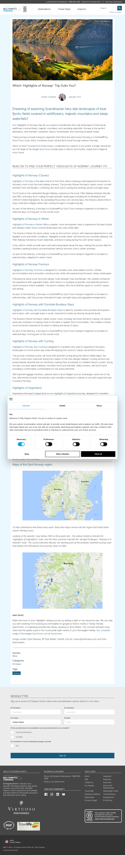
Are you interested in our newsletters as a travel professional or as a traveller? (40, 728)
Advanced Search (115, 12)
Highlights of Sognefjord (65, 393)
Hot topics (16, 664)
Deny (27, 454)
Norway (16, 673)
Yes (17, 746)
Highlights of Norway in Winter (27, 224)
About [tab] (99, 406)
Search (119, 8)
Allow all (98, 454)
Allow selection (62, 454)
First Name (16, 708)
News (14, 656)
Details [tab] (63, 406)
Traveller (19, 737)
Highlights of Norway (22, 181)
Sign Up (62, 755)
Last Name (70, 708)
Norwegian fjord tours (39, 149)
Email (68, 718)
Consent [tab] (26, 406)
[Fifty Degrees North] (12, 9)
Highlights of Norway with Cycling (29, 347)
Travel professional (23, 732)
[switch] (48, 444)
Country (15, 718)
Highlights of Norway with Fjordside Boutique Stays (37, 310)
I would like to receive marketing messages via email (31, 741)
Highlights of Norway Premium (27, 270)
